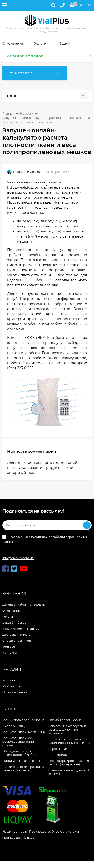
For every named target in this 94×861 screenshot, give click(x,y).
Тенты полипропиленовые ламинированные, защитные (69, 741)
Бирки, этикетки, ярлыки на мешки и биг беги (23, 768)
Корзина (8, 680)
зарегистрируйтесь (47, 467)
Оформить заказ (14, 692)
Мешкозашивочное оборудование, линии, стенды (19, 741)
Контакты (9, 652)
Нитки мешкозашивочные (21, 761)
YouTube (8, 646)
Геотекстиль (57, 755)
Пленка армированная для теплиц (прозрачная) (68, 762)
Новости (26, 113)
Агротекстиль (58, 749)
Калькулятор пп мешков (20, 628)
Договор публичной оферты (23, 604)
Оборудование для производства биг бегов (20, 753)
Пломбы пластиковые (64, 720)
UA (89, 5)
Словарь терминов (16, 640)
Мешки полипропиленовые (23, 720)
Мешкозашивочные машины (23, 732)
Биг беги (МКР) (13, 726)
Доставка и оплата (16, 634)
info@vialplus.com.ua (18, 558)
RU (81, 5)
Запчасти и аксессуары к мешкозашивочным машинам (67, 729)
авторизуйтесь (20, 472)
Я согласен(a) (44, 539)
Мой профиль (12, 686)
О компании (11, 610)
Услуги (7, 616)
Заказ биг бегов (14, 622)
